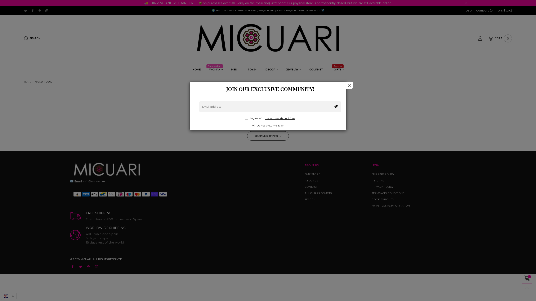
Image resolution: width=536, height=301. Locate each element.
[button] (336, 106)
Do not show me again (270, 125)
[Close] (349, 85)
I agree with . (272, 118)
